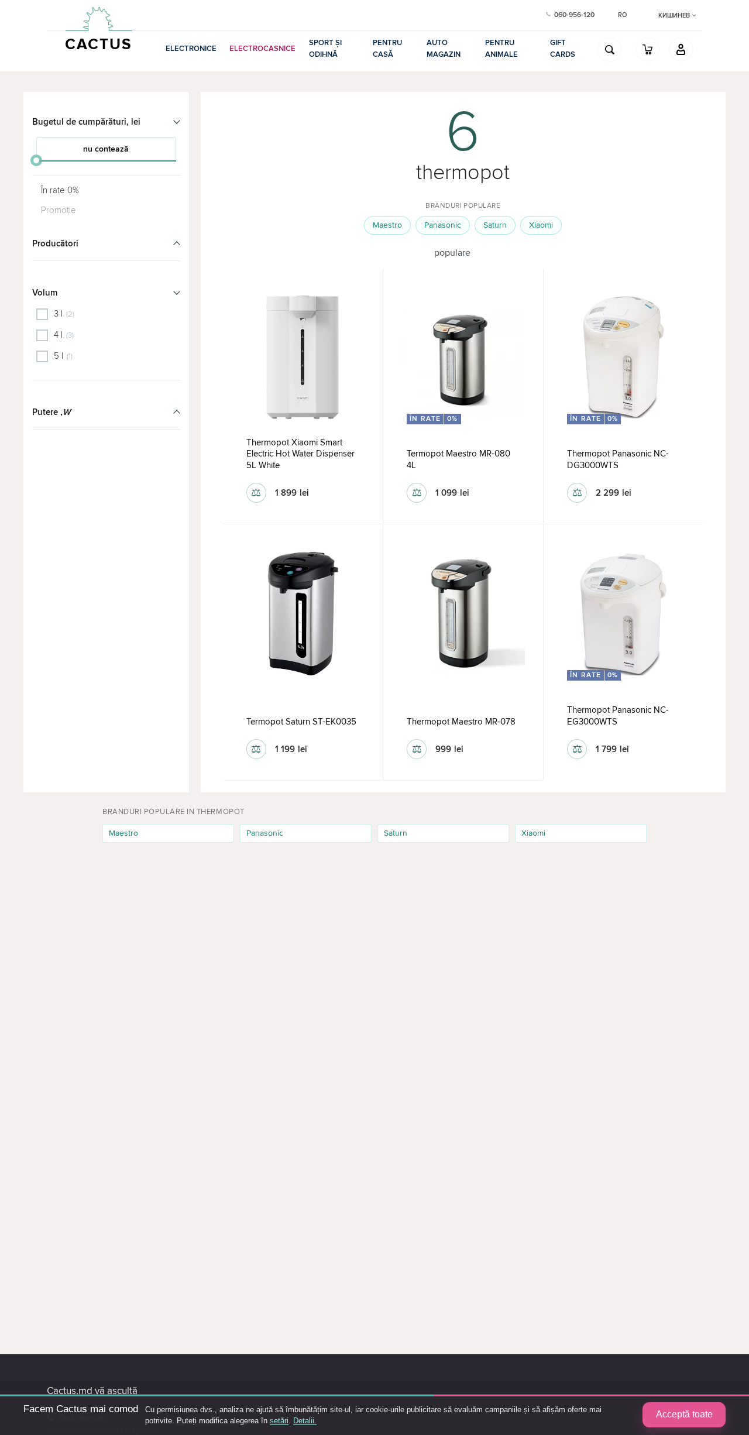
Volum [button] (45, 292)
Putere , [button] (51, 412)
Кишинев (675, 15)
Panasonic (442, 225)
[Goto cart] (647, 49)
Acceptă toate (684, 1414)
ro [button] (622, 15)
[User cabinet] (681, 49)
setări (279, 1420)
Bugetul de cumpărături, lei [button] (86, 121)
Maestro (387, 225)
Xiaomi (541, 225)
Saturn (495, 225)
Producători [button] (55, 243)
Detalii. (305, 1420)
